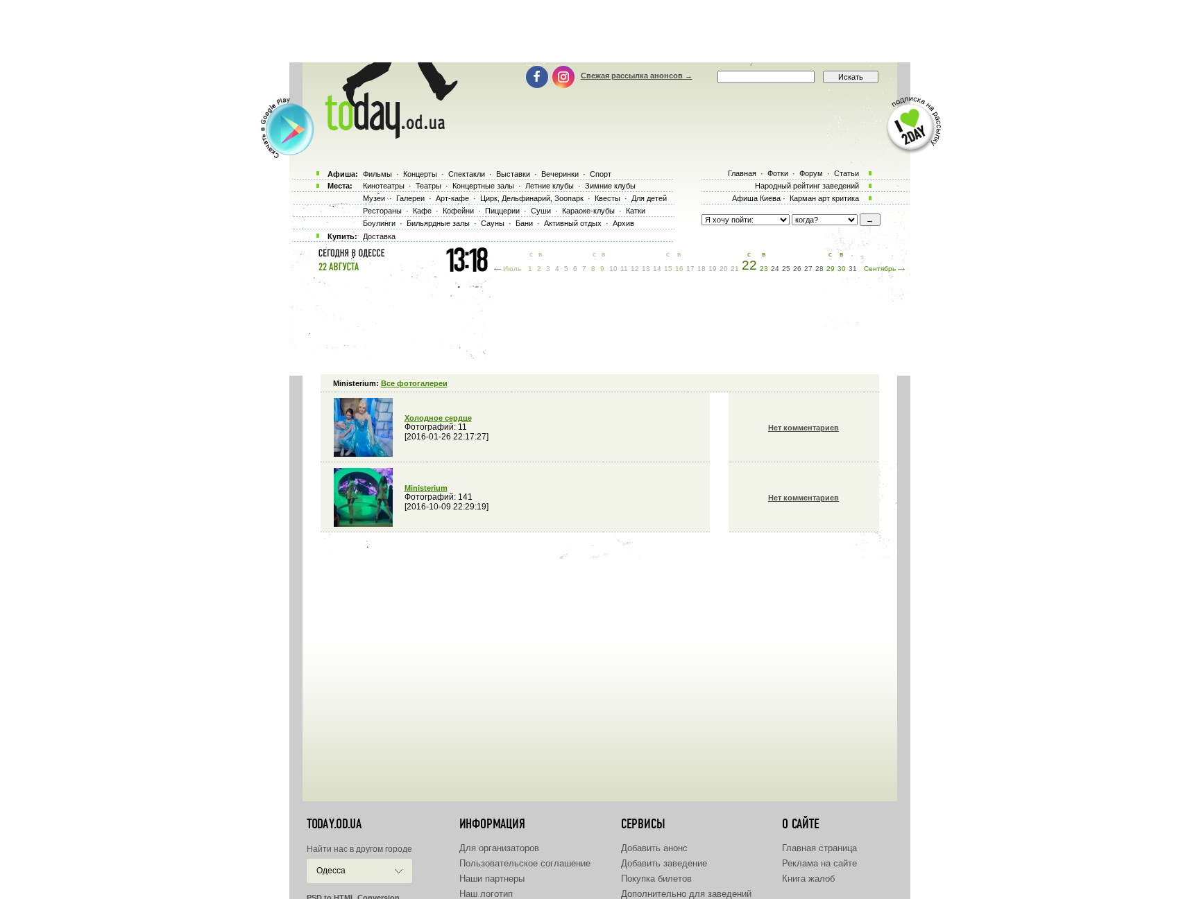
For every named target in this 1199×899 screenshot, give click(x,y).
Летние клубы (549, 186)
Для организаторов (499, 848)
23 (764, 268)
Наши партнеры (492, 878)
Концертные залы (483, 186)
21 (735, 268)
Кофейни (458, 211)
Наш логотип (486, 894)
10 (613, 268)
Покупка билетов (656, 878)
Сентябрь (880, 268)
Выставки (513, 174)
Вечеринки (560, 174)
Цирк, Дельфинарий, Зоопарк (532, 198)
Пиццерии (502, 211)
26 (797, 268)
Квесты (607, 198)
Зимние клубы (610, 186)
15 (668, 268)
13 (646, 268)
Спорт (600, 174)
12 (635, 268)
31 (853, 268)
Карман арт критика (824, 198)
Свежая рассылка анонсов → (636, 75)
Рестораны (382, 211)
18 (701, 268)
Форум (811, 173)
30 (841, 268)
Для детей (649, 198)
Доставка (379, 236)
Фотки (777, 173)
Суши (541, 211)
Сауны (492, 223)
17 (690, 268)
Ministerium (426, 488)
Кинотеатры (384, 186)
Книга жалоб (808, 878)
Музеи (374, 198)
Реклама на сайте (819, 863)
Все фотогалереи (414, 383)
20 (724, 268)
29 (830, 268)
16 (679, 268)
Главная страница (819, 848)
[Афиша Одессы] (384, 135)
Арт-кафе (452, 198)
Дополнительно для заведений (686, 894)
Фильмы (377, 174)
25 (786, 268)
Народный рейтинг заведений (807, 186)
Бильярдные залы (438, 223)
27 (808, 268)
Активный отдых (573, 223)
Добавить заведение (664, 863)
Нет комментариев (803, 428)
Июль (512, 268)
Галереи (410, 198)
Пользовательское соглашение (524, 863)
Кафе (422, 211)
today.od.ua (334, 824)
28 (819, 268)
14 (657, 268)
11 (624, 268)
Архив (623, 223)
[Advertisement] (599, 31)
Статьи (846, 173)
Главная (742, 173)
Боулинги (379, 223)
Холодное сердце (438, 418)
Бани (524, 223)
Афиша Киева (756, 198)
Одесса (331, 870)
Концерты (420, 174)
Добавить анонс (654, 848)
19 (712, 268)
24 (775, 268)
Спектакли (466, 174)
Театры (428, 186)
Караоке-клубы (588, 211)
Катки (635, 211)
